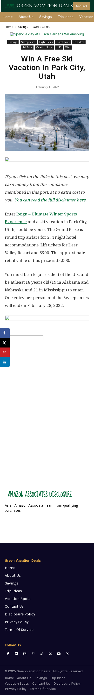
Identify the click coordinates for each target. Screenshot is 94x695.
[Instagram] (25, 654)
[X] (50, 654)
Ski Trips (27, 47)
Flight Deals (46, 42)
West (68, 47)
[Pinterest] (33, 654)
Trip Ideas (79, 42)
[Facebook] (8, 654)
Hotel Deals (63, 42)
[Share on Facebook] (5, 333)
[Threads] (67, 654)
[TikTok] (42, 654)
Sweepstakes (41, 27)
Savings (23, 27)
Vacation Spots (44, 47)
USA (58, 47)
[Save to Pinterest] (5, 352)
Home (9, 27)
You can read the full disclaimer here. (50, 200)
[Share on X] (5, 343)
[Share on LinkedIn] (5, 362)
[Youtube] (59, 654)
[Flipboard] (16, 654)
